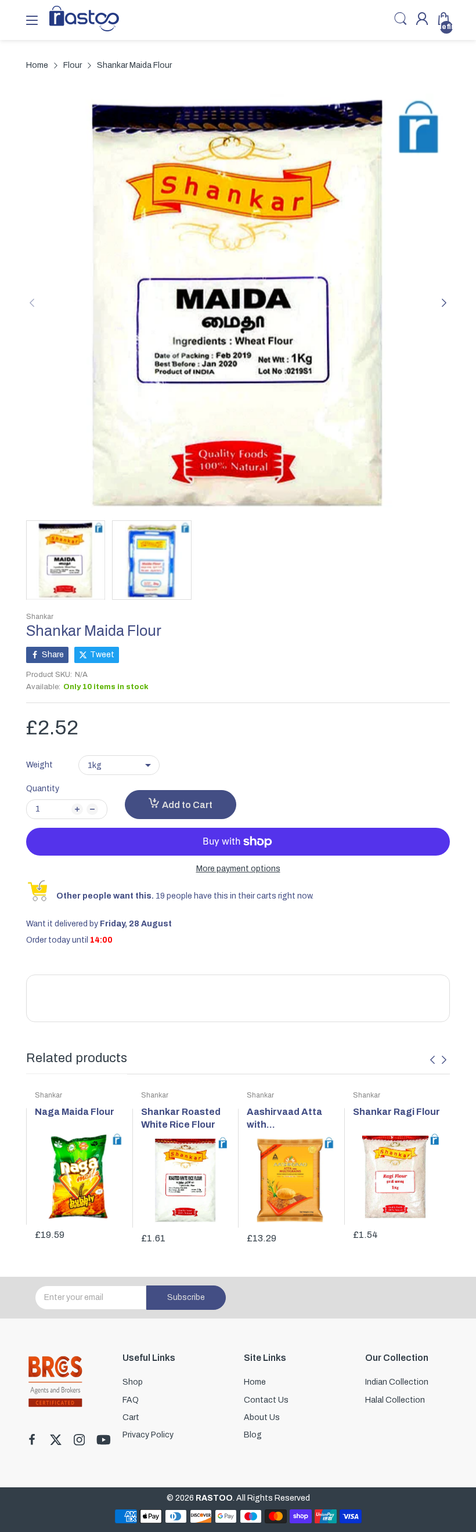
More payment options (238, 868)
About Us (262, 1417)
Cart (130, 1417)
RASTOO (214, 1498)
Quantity (42, 788)
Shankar (39, 617)
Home (255, 1382)
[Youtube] (103, 1441)
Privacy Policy (148, 1434)
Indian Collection (396, 1382)
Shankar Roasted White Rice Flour (181, 1118)
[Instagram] (79, 1441)
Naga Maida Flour (74, 1112)
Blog (253, 1434)
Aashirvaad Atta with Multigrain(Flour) (285, 1119)
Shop (132, 1382)
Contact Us (266, 1400)
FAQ (130, 1400)
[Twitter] (55, 1441)
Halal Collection (395, 1400)
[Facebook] (32, 1441)
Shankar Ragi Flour (396, 1112)
